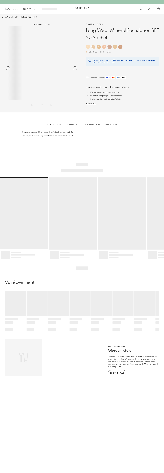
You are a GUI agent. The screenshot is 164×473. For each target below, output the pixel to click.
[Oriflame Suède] (82, 9)
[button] (88, 47)
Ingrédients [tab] (73, 124)
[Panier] (158, 8)
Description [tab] (54, 124)
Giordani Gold (94, 24)
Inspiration (30, 8)
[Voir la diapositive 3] (51, 105)
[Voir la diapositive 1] (32, 105)
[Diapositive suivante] (75, 68)
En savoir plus (91, 103)
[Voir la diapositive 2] (41, 105)
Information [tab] (92, 124)
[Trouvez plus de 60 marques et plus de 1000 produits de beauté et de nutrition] (141, 9)
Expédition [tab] (111, 124)
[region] (41, 63)
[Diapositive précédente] (8, 68)
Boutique (11, 8)
